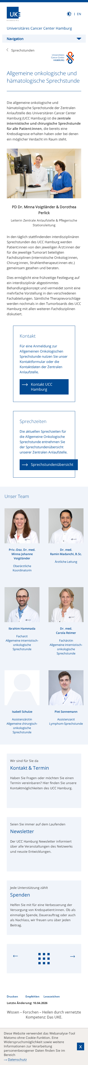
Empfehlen (32, 996)
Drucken (13, 996)
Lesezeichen (52, 996)
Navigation (15, 38)
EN (79, 14)
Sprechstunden (23, 50)
